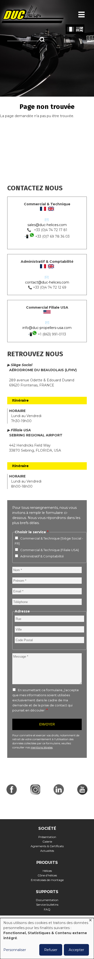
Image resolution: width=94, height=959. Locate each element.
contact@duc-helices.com (47, 282)
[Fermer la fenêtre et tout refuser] (90, 921)
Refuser (50, 950)
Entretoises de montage (47, 880)
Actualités (47, 850)
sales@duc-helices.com (47, 225)
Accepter (76, 950)
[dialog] (47, 938)
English (79, 29)
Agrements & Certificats (47, 846)
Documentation (47, 900)
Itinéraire (20, 400)
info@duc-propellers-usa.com (47, 328)
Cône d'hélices (47, 875)
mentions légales (42, 747)
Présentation (47, 837)
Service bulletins (47, 904)
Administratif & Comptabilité (42, 556)
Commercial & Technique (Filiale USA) (49, 550)
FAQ (47, 909)
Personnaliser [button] (14, 950)
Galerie (47, 841)
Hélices (47, 871)
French (70, 29)
